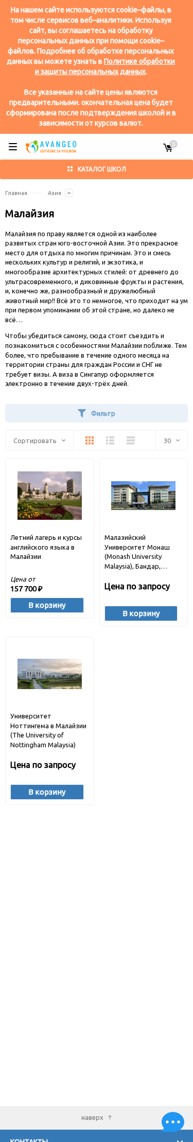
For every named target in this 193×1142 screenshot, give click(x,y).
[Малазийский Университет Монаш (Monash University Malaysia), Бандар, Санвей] (143, 495)
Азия (54, 193)
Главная (16, 193)
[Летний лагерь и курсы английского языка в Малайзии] (49, 495)
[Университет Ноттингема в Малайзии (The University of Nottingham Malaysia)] (49, 674)
